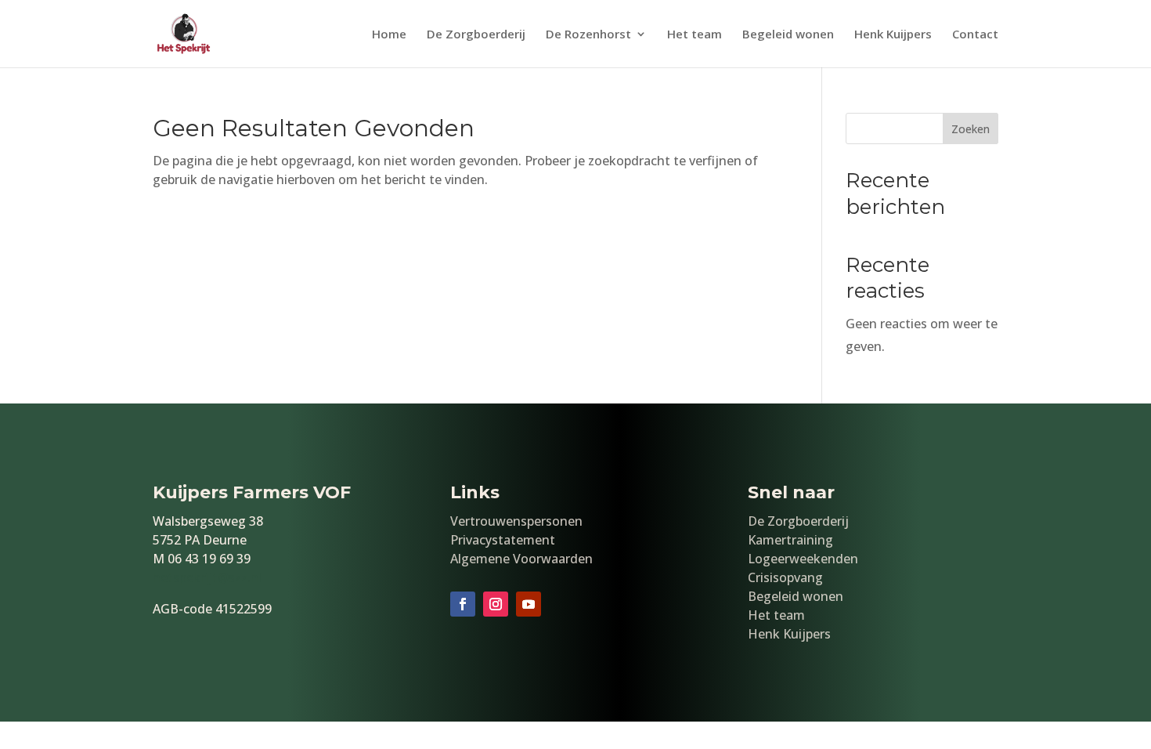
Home (389, 35)
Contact (975, 35)
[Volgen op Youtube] (528, 604)
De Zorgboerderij (476, 35)
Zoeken (970, 128)
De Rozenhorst (588, 35)
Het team (694, 35)
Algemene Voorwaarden (521, 558)
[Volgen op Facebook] (462, 604)
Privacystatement (502, 539)
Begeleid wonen (788, 35)
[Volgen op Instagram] (495, 604)
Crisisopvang (785, 577)
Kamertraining (790, 539)
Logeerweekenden (803, 558)
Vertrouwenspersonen (516, 521)
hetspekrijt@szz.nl (207, 577)
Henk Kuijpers (893, 35)
